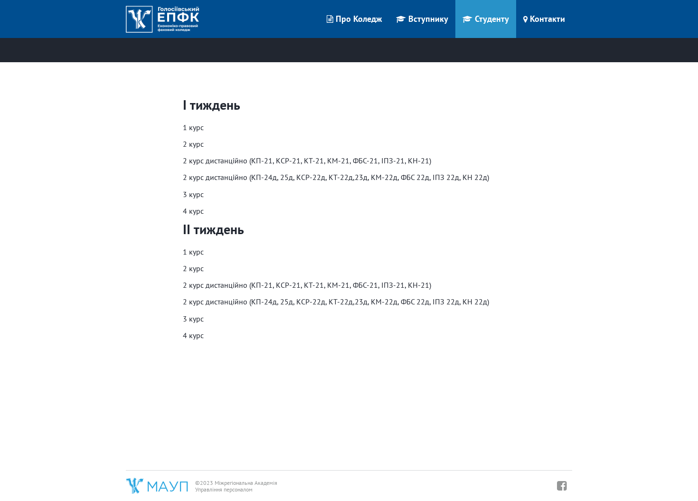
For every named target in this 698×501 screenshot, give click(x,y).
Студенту (492, 18)
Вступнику (428, 18)
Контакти (547, 18)
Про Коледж (359, 18)
